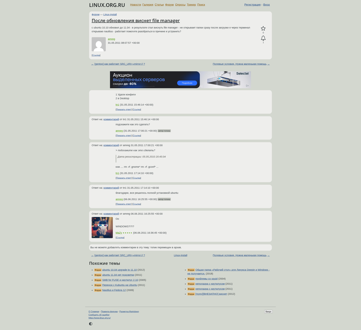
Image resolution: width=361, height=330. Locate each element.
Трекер (191, 4)
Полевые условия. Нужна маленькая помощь (240, 64)
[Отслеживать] (263, 38)
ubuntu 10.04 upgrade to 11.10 (119, 269)
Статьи (159, 4)
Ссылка (96, 55)
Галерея (147, 4)
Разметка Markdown (129, 311)
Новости (135, 4)
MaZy (119, 232)
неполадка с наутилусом (210, 283)
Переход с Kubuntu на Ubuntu (119, 285)
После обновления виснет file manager (136, 20)
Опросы (180, 4)
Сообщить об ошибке (99, 315)
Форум (169, 4)
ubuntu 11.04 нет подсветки (118, 274)
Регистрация (252, 4)
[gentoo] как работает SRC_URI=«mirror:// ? (119, 64)
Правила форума (109, 311)
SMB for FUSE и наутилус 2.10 (120, 280)
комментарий (111, 119)
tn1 (117, 104)
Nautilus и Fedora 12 (114, 290)
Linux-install (110, 14)
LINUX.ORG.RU (107, 5)
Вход (266, 4)
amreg (111, 39)
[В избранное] (263, 28)
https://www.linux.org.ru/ (100, 318)
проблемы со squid (206, 278)
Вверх (268, 311)
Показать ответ (123, 109)
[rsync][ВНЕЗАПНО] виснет (211, 294)
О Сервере (94, 311)
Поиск (201, 4)
